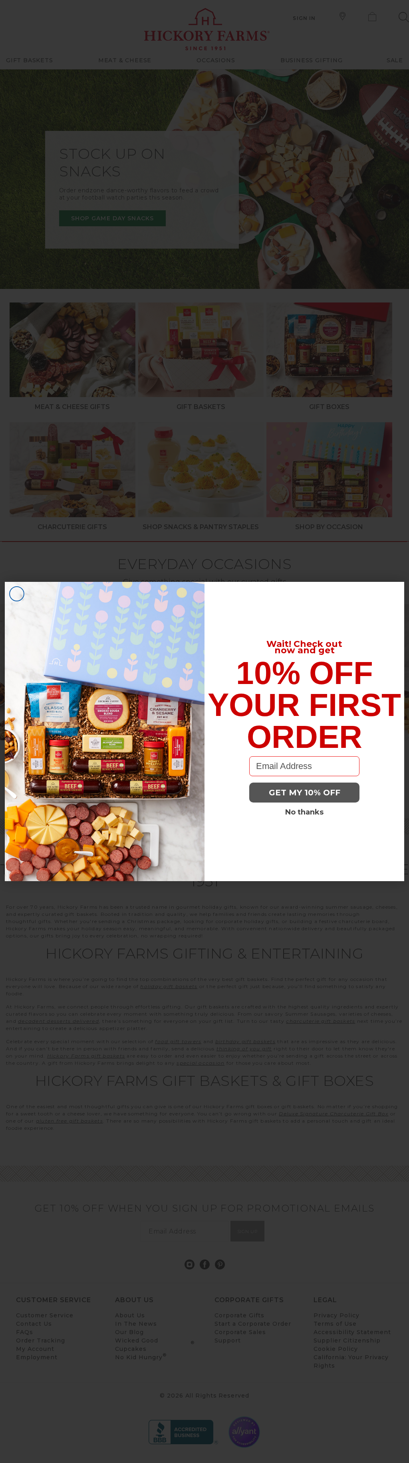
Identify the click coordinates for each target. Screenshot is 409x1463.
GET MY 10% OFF (304, 792)
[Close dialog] (17, 594)
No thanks (304, 812)
